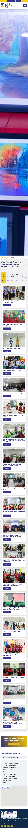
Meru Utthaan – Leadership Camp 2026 (14, 393)
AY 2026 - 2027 (3, 277)
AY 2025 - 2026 (8, 277)
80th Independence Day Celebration (13, 370)
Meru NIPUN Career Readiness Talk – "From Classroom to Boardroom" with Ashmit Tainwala (14, 440)
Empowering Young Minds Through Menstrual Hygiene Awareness (13, 608)
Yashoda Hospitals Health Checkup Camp (13, 416)
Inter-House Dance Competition (12, 348)
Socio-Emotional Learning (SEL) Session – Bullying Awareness (12, 464)
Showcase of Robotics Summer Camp (14, 700)
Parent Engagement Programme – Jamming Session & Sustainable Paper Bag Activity (14, 560)
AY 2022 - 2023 (22, 277)
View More (7, 305)
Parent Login (19, 0)
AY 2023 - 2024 (17, 277)
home (3, 257)
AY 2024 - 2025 (12, 277)
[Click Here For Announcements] (24, 10)
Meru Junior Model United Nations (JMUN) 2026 (12, 325)
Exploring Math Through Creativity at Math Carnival (13, 654)
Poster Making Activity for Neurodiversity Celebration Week (12, 723)
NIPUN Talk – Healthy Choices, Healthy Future (14, 488)
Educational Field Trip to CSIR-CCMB (13, 677)
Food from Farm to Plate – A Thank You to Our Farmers (14, 512)
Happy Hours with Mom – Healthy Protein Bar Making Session (12, 584)
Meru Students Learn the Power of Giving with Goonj (12, 301)
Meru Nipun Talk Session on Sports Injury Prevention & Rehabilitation (13, 536)
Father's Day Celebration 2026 (11, 631)
